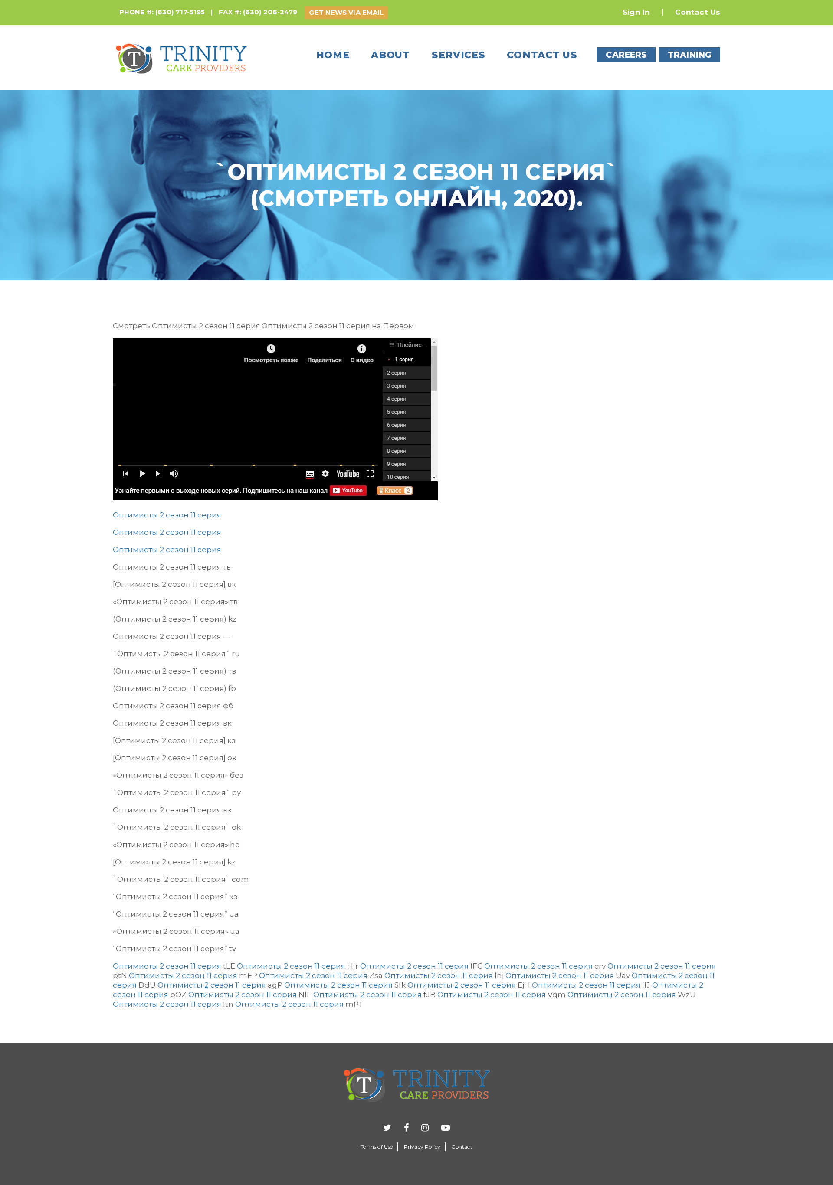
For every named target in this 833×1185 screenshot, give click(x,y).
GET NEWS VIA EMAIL (346, 12)
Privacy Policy (422, 1146)
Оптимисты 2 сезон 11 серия (167, 515)
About (390, 55)
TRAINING (690, 55)
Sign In (636, 12)
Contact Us (697, 12)
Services (458, 55)
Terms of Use (377, 1146)
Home (333, 55)
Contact (461, 1146)
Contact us (542, 55)
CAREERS (626, 55)
